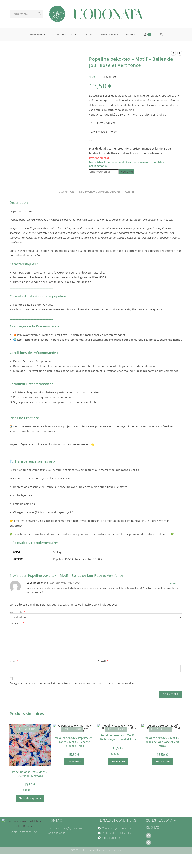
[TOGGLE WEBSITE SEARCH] (161, 34)
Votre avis (17, 623)
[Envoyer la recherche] (39, 14)
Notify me (127, 171)
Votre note (17, 612)
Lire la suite (73, 761)
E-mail (103, 661)
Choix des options (30, 798)
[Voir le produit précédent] (173, 53)
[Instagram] (148, 842)
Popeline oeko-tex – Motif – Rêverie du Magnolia (29, 774)
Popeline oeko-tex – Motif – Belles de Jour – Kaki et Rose (118, 737)
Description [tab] (66, 191)
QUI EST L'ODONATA (161, 820)
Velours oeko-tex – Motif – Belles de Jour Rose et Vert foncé (162, 742)
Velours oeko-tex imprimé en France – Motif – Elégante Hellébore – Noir (74, 742)
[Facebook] (148, 835)
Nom (14, 661)
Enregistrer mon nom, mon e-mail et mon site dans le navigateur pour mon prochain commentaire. (72, 683)
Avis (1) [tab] (129, 191)
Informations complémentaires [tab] (100, 191)
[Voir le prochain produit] (179, 53)
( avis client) (110, 76)
